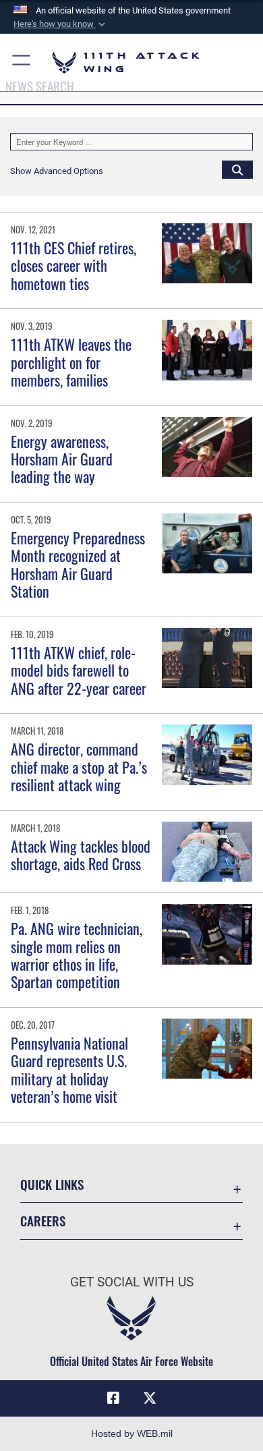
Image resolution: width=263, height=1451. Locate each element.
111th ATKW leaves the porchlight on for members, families (71, 362)
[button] (60, 24)
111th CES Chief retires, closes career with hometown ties (73, 265)
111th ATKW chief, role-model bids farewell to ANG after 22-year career (78, 670)
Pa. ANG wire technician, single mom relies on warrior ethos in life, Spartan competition (76, 954)
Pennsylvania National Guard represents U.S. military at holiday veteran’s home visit (69, 1069)
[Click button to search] (237, 169)
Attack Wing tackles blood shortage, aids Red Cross (80, 854)
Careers (42, 1220)
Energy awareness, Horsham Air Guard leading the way (62, 459)
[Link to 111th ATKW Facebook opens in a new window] (113, 1398)
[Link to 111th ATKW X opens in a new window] (150, 1398)
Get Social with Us (132, 1282)
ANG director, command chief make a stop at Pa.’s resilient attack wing (79, 766)
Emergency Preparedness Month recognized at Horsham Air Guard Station (78, 564)
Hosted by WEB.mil (132, 1433)
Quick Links (52, 1184)
